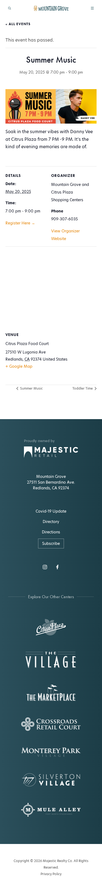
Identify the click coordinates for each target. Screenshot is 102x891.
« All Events (17, 24)
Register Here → (20, 223)
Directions (51, 532)
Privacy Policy (51, 874)
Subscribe (51, 543)
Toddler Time (83, 388)
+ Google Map (18, 366)
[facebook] (57, 567)
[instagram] (45, 567)
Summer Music (31, 388)
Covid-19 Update (51, 511)
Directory (51, 521)
